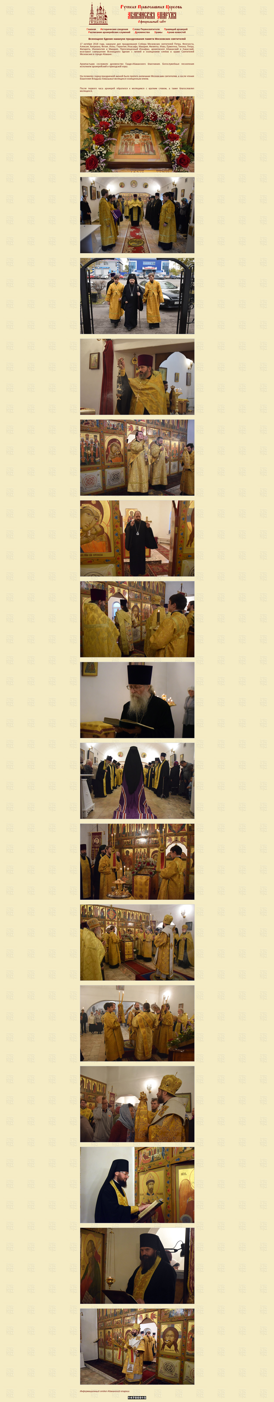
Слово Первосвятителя (146, 29)
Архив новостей (176, 32)
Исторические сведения (114, 29)
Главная (91, 29)
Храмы (158, 32)
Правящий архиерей (176, 29)
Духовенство (142, 32)
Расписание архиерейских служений (109, 32)
